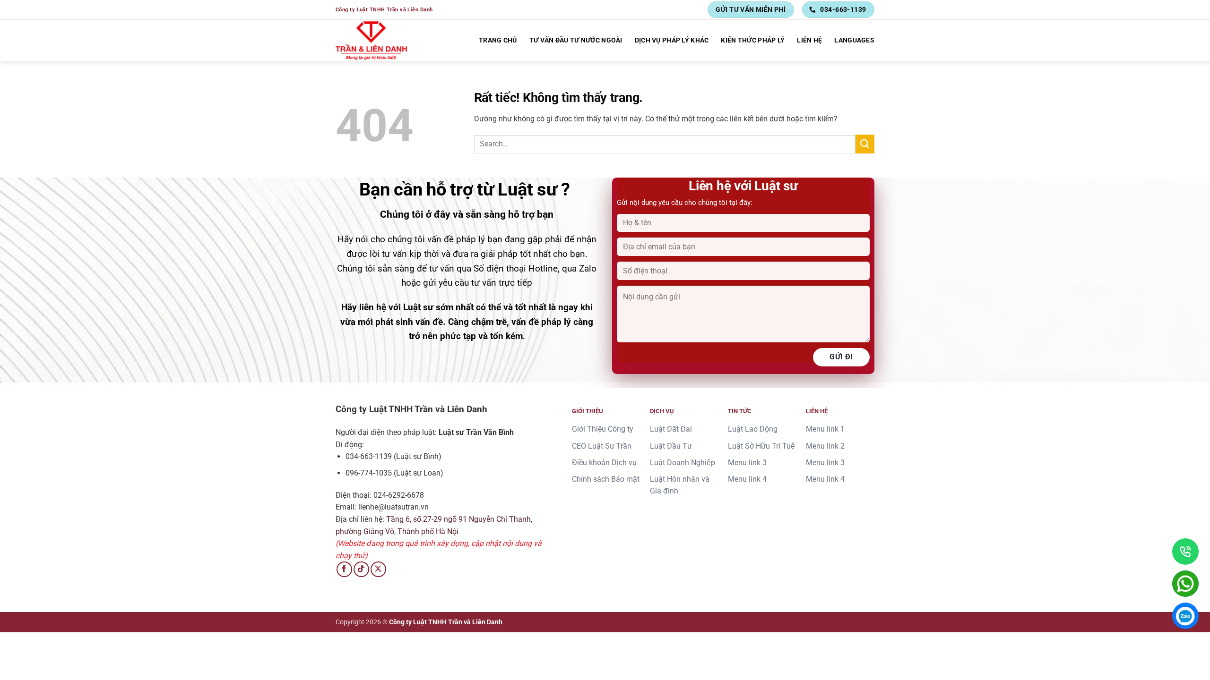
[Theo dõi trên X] (378, 569)
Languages (854, 40)
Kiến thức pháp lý (753, 40)
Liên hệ (809, 40)
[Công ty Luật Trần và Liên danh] (371, 40)
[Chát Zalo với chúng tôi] (1185, 616)
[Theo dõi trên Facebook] (344, 569)
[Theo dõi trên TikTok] (361, 569)
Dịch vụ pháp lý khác (672, 40)
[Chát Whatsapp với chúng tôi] (1185, 583)
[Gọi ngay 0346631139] (1185, 551)
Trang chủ (498, 40)
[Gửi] (865, 144)
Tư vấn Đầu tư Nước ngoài (575, 40)
